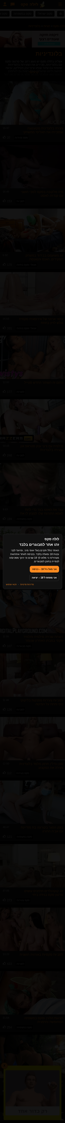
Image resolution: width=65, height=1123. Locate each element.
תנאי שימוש (11, 584)
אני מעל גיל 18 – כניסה (44, 569)
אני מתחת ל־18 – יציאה (44, 577)
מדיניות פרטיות (27, 584)
